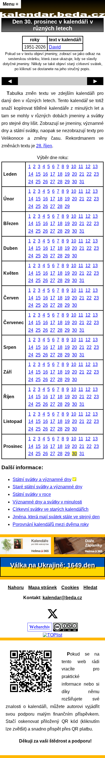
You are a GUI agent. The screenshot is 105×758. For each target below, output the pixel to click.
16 (45, 174)
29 (67, 181)
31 (81, 181)
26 (45, 181)
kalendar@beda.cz (62, 597)
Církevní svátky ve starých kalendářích (50, 509)
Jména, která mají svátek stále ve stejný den (56, 516)
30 (74, 181)
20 (74, 174)
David (55, 47)
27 (52, 181)
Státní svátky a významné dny (42, 479)
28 (59, 181)
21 (81, 174)
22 (89, 174)
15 (38, 174)
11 (80, 166)
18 (59, 174)
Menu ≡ (10, 4)
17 (52, 174)
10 (73, 166)
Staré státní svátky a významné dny (47, 486)
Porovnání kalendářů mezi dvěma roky (51, 524)
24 (30, 181)
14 (30, 174)
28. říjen (44, 145)
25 (38, 181)
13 (95, 166)
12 (87, 166)
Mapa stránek (42, 587)
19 (67, 174)
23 (96, 174)
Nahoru (16, 587)
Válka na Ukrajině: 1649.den (52, 565)
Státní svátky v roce (32, 494)
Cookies (70, 587)
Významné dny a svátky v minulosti (47, 502)
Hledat (90, 587)
